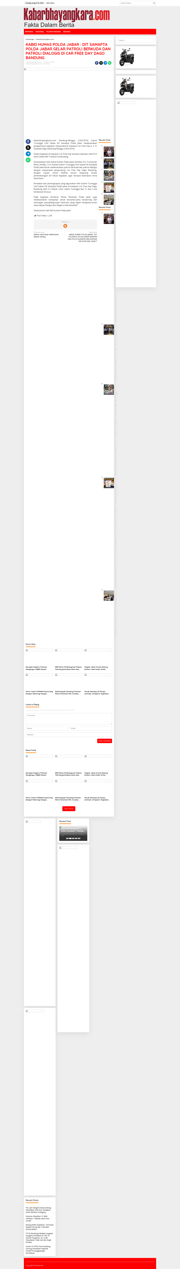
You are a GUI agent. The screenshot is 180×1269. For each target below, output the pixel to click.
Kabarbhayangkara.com (34, 64)
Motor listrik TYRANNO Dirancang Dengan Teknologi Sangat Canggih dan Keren (39, 692)
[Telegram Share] (105, 63)
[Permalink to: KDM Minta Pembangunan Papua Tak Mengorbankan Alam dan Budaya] (69, 657)
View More (68, 808)
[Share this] (97, 63)
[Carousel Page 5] (79, 838)
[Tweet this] (101, 63)
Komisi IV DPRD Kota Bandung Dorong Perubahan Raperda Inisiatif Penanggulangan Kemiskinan (38, 1249)
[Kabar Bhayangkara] (67, 17)
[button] (154, 3)
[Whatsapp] (109, 63)
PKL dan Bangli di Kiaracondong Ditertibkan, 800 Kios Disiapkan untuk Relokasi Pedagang (38, 1210)
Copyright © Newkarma (34, 1265)
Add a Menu (50, 3)
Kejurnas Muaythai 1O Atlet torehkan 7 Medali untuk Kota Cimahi (37, 1218)
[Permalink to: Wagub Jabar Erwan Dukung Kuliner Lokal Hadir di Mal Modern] (98, 657)
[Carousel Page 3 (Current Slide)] (73, 838)
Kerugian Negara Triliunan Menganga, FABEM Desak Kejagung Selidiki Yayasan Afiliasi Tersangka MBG (39, 668)
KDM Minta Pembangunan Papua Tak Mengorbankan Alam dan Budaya (68, 668)
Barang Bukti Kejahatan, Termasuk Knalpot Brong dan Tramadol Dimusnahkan (40, 1227)
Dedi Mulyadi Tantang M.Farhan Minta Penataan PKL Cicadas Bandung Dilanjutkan (68, 692)
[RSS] (65, 226)
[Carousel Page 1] (67, 838)
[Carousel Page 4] (76, 838)
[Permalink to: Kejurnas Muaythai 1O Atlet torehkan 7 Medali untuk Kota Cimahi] (109, 163)
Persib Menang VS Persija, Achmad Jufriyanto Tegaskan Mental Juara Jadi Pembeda (96, 692)
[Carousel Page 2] (70, 838)
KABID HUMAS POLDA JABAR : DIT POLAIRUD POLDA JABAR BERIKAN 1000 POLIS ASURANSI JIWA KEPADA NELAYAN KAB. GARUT (82, 236)
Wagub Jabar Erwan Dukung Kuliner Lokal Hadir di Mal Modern (96, 668)
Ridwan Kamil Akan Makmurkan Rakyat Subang (46, 234)
